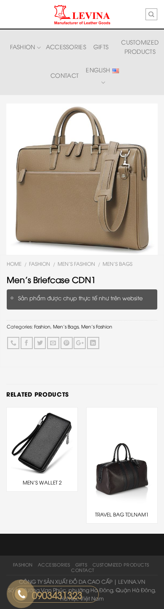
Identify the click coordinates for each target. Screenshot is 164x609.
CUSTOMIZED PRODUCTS (140, 46)
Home (14, 263)
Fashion (22, 46)
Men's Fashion (76, 263)
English (99, 70)
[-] (82, 14)
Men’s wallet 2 (42, 482)
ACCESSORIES (66, 46)
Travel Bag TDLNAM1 (122, 514)
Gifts (100, 46)
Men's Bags (117, 263)
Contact (64, 75)
